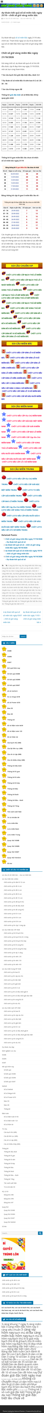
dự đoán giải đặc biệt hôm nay (23, 574)
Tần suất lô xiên (35, 598)
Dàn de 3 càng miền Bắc (23, 1359)
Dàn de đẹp (14, 1367)
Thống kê (11, 720)
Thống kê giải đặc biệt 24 (10, 601)
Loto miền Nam (13, 829)
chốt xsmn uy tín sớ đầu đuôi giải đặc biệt (18, 1035)
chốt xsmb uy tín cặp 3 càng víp (14, 925)
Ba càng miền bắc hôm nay (31, 565)
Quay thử (5, 1207)
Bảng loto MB (9, 1195)
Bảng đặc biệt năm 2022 (21, 1349)
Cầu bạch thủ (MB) (14, 743)
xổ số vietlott (12, 691)
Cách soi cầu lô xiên (27, 568)
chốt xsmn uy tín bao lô (12, 1011)
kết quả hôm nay (13, 668)
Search (23, 636)
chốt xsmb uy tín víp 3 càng (13, 953)
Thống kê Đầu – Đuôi (15, 800)
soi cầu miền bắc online (10, 879)
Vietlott (4, 1086)
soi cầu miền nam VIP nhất (11, 1008)
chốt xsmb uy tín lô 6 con (12, 918)
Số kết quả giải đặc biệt (26, 590)
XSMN (9, 657)
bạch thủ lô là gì (11, 1341)
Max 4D (10, 714)
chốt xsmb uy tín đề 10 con (13, 898)
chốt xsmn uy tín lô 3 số (12, 1027)
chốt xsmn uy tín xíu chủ (12, 1043)
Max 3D (10, 708)
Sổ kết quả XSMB (13, 674)
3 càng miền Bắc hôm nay (21, 1326)
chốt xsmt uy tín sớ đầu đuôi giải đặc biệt (18, 996)
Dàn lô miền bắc (11, 1369)
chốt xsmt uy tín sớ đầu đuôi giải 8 (16, 992)
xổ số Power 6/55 (13, 703)
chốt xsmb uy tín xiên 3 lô (12, 960)
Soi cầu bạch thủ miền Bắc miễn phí (21, 1388)
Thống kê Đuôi (12, 794)
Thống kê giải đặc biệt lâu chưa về (19, 1396)
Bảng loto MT (8, 1202)
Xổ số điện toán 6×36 (11, 1117)
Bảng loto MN (9, 1199)
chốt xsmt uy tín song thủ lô (13, 1000)
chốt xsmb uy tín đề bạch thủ (14, 902)
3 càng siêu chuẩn (19, 1328)
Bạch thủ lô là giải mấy (25, 1338)
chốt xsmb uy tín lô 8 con (12, 921)
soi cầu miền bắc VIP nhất (11, 930)
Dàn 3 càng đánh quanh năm (21, 571)
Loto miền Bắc (12, 823)
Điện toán (5, 1113)
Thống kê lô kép (13, 783)
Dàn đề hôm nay (27, 1372)
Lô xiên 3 (14, 590)
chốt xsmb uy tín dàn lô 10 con (14, 882)
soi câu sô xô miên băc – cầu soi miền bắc (16, 875)
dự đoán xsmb (17, 1379)
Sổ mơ (9, 863)
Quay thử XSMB (13, 840)
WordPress (37, 1411)
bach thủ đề (22, 1332)
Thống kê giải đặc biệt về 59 (14, 604)
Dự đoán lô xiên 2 (18, 579)
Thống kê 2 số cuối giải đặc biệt (21, 1391)
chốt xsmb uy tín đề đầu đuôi (14, 906)
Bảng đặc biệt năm (23, 1346)
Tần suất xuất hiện (14, 812)
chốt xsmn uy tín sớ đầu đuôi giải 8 (16, 1031)
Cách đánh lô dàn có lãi (28, 1354)
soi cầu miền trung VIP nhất (11, 969)
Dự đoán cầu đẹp (8, 1047)
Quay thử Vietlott (14, 858)
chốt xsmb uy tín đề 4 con (13, 886)
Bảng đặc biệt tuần (12, 1351)
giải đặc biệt (15, 95)
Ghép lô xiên (28, 587)
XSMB (9, 651)
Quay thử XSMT (13, 852)
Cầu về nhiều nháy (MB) (16, 760)
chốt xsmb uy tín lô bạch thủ (13, 933)
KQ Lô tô (5, 1191)
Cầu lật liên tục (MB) (15, 748)
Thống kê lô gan (13, 772)
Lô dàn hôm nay (28, 1381)
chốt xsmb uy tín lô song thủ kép (15, 949)
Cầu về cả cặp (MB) (14, 754)
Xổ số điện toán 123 (14, 731)
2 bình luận (16, 22)
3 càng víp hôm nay (14, 565)
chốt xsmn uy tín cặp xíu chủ (13, 1015)
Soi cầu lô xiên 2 (11, 598)
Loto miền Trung (13, 835)
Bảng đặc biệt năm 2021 (10, 568)
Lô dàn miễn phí (21, 1384)
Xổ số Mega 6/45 (9, 1093)
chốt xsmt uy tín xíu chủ (12, 1003)
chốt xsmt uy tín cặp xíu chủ (13, 976)
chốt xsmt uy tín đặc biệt (12, 980)
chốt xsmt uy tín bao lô (12, 972)
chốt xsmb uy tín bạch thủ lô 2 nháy (16, 937)
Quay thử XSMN (13, 846)
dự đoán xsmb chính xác (19, 585)
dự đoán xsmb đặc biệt (15, 587)
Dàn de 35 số (20, 1361)
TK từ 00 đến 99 (13, 817)
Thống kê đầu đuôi (14, 766)
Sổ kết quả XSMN (13, 680)
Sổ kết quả (7, 1070)
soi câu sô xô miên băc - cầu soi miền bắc (17, 18)
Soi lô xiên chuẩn (23, 598)
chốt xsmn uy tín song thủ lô (13, 1039)
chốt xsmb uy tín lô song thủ (13, 945)
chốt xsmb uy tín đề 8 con (13, 894)
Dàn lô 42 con (30, 1367)
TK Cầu (4, 1129)
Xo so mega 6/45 (13, 697)
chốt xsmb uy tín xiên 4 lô (12, 964)
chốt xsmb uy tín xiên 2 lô (12, 957)
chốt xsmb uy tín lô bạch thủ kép (15, 941)
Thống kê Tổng (13, 806)
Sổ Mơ (4, 1226)
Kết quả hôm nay (8, 1067)
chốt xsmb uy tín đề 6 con (13, 890)
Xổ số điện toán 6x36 (15, 725)
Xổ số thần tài (12, 737)
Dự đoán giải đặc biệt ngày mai (21, 1373)
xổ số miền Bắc (21, 37)
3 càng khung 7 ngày (13, 1324)
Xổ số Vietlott (8, 1089)
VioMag (9, 1411)
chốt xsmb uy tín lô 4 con (12, 914)
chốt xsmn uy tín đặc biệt (12, 1019)
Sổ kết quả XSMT (13, 685)
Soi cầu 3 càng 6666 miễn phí (19, 593)
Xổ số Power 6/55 (10, 1097)
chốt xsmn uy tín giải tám (12, 1023)
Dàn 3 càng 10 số (11, 1356)
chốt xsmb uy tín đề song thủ (14, 910)
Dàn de (12, 1359)
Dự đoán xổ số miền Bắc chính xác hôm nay (21, 582)
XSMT (9, 662)
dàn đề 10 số (28, 1369)
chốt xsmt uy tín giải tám (12, 984)
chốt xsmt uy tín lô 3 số (12, 988)
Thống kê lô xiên (13, 777)
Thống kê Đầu (12, 789)
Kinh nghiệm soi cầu (9, 1051)
